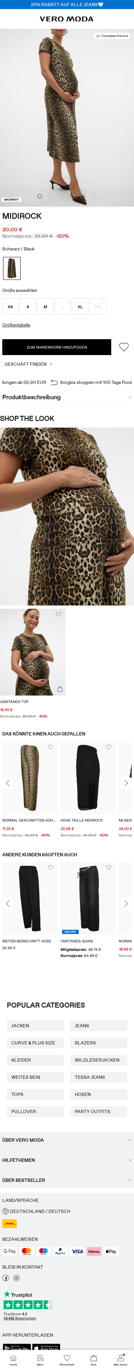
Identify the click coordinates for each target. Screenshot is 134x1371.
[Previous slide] (7, 783)
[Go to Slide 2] (50, 196)
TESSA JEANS (90, 1077)
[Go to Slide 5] (83, 196)
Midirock (21, 216)
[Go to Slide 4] (72, 196)
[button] (10, 306)
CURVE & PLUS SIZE (33, 1042)
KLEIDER (21, 1060)
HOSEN (83, 1094)
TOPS (17, 1094)
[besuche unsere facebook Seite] (5, 1279)
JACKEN (20, 1025)
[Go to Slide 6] (94, 196)
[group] (29, 790)
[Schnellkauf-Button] (59, 689)
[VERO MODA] (67, 19)
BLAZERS (85, 1042)
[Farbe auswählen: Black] (11, 268)
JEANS (82, 1025)
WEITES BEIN (25, 1077)
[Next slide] (126, 783)
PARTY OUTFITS (92, 1111)
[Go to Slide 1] (39, 196)
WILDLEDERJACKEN (97, 1060)
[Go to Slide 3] (61, 196)
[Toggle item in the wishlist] (124, 347)
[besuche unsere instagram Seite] (16, 1279)
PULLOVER (23, 1111)
